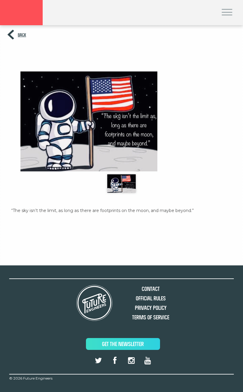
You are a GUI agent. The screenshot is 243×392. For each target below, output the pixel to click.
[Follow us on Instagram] (131, 360)
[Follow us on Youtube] (147, 360)
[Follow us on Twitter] (98, 360)
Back (22, 34)
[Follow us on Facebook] (114, 360)
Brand (21, 12)
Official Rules (151, 298)
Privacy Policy (151, 308)
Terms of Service (150, 317)
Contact (151, 289)
